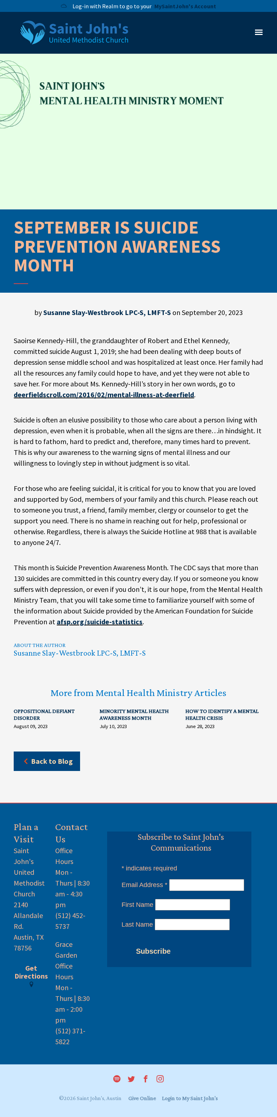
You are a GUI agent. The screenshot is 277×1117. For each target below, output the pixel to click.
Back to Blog (52, 761)
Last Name (137, 924)
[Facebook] (145, 1079)
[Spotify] (116, 1079)
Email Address (144, 884)
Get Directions (31, 972)
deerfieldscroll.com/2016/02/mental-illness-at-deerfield (104, 394)
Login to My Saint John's (190, 1098)
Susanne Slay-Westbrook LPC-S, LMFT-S (107, 312)
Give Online (142, 1098)
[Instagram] (160, 1079)
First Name (137, 904)
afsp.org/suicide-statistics (99, 621)
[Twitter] (131, 1079)
